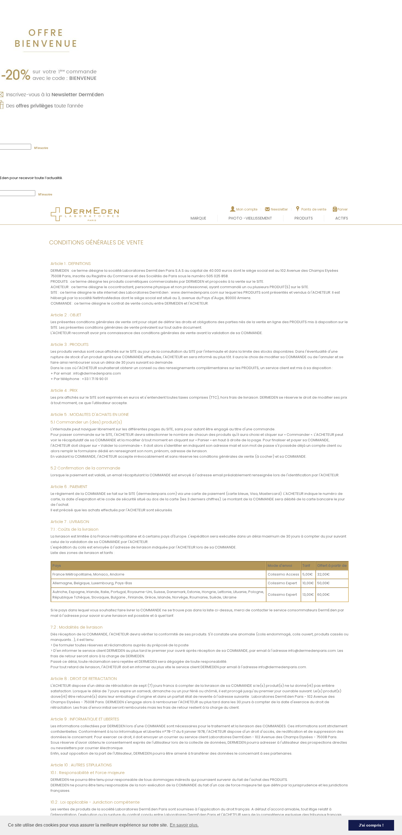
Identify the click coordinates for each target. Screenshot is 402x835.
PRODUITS (304, 218)
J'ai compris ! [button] (371, 825)
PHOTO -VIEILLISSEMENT (250, 218)
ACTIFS (341, 218)
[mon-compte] (233, 210)
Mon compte (246, 209)
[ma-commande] (335, 210)
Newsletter (279, 209)
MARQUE (198, 218)
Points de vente (313, 209)
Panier (342, 209)
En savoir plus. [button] (184, 825)
